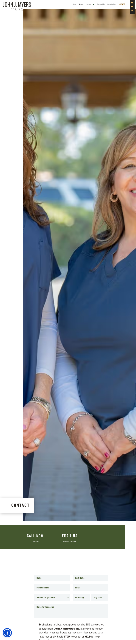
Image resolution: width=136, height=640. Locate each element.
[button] (90, 4)
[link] (17, 6)
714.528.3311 (35, 541)
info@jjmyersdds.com (69, 541)
